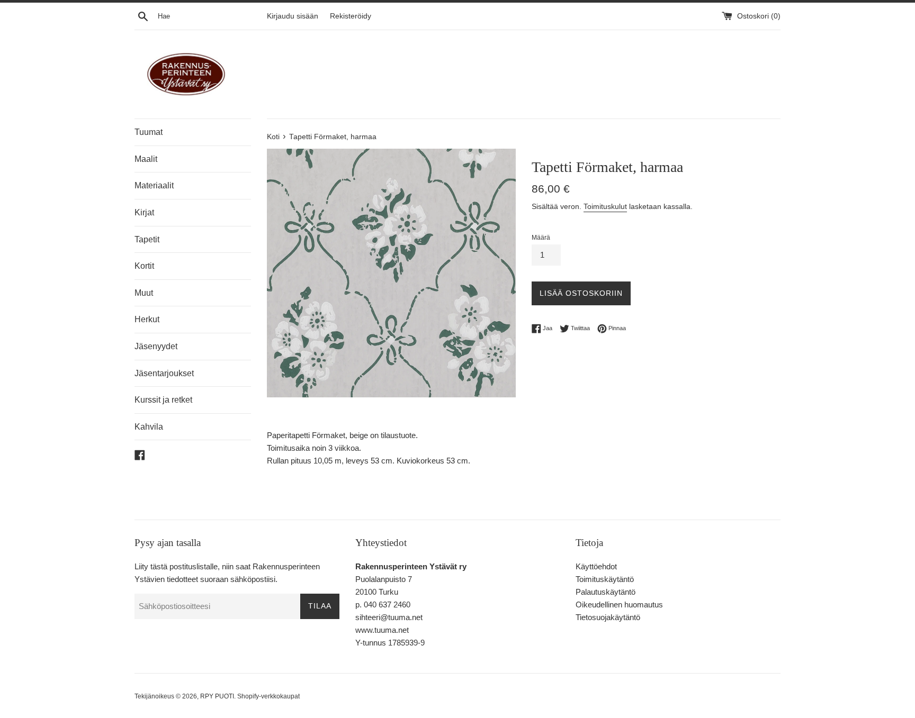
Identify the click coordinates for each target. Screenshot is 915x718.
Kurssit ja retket (163, 399)
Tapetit (146, 239)
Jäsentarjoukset (164, 373)
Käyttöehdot (596, 566)
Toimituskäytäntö (605, 579)
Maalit (145, 158)
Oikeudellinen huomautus (619, 604)
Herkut (146, 319)
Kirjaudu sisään (292, 16)
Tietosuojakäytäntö (608, 617)
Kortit (144, 265)
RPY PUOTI (217, 696)
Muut (143, 292)
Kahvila (148, 426)
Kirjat (144, 212)
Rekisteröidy (350, 16)
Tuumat (148, 132)
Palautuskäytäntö (605, 591)
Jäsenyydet (155, 346)
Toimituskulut (605, 206)
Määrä (541, 237)
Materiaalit (154, 185)
